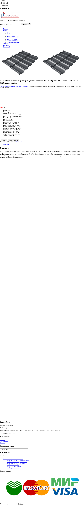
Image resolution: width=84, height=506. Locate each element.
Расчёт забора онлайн (13, 465)
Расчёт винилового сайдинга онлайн (17, 462)
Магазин (2, 440)
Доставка (5, 43)
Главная (5, 29)
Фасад (8, 33)
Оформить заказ (4, 441)
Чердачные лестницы (12, 40)
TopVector (20, 504)
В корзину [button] (14, 188)
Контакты (6, 45)
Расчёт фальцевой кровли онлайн (16, 463)
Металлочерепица (15, 86)
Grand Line (25, 86)
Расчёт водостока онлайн (14, 466)
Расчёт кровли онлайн (13, 468)
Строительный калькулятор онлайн (13, 459)
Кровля (9, 32)
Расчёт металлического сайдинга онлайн (18, 460)
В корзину (3, 140)
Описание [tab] (6, 144)
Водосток (9, 34)
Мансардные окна (12, 39)
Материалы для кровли (13, 36)
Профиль (2, 443)
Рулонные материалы (13, 37)
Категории (6, 30)
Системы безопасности (13, 42)
